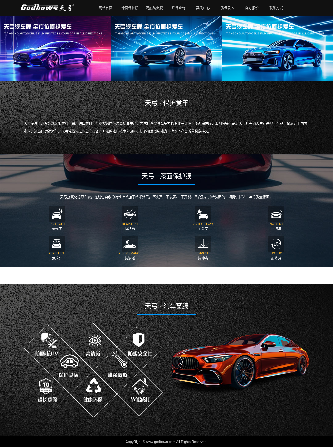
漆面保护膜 (129, 8)
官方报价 (252, 8)
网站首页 (105, 8)
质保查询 (179, 8)
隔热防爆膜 (154, 8)
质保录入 (227, 8)
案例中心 (203, 8)
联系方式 (276, 8)
